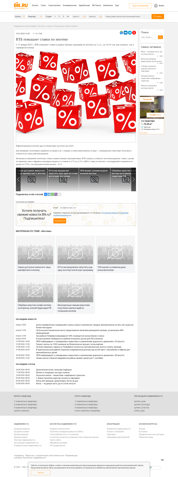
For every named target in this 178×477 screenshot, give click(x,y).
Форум (142, 429)
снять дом (139, 410)
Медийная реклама (58, 443)
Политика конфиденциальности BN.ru (66, 431)
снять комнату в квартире (87, 410)
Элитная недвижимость (24, 440)
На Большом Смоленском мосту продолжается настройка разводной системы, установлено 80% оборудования (80, 331)
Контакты (143, 431)
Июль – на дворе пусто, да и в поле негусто (56, 383)
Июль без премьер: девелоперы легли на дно (57, 381)
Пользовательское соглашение (64, 434)
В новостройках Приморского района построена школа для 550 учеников (69, 339)
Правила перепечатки (60, 429)
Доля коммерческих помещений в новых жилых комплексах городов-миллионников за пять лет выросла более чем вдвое (84, 326)
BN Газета (96, 5)
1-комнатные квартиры (25, 401)
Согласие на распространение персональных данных (74, 437)
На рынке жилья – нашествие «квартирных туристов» (60, 375)
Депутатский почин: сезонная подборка (54, 370)
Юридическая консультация (151, 434)
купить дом (140, 401)
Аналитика (108, 5)
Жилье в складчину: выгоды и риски (53, 372)
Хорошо (41, 472)
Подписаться (59, 221)
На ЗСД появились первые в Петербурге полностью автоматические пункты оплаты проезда (78, 347)
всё (84, 16)
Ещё (117, 5)
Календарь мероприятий (118, 437)
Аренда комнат (21, 437)
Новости (50, 26)
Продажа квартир (22, 429)
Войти (161, 5)
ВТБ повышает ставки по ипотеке (65, 26)
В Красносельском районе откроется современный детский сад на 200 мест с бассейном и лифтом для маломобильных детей (83, 351)
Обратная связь (146, 437)
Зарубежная (84, 5)
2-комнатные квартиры (25, 404)
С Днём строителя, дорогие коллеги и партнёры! (58, 378)
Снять (43, 5)
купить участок (141, 407)
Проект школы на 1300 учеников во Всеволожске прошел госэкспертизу (69, 344)
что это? (144, 133)
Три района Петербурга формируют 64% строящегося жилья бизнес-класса (70, 336)
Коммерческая (69, 5)
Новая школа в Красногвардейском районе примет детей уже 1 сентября (69, 358)
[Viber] (55, 194)
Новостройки (54, 5)
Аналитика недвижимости (119, 429)
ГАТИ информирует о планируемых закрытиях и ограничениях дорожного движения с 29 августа (80, 341)
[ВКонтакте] (45, 194)
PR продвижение (57, 445)
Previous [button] (18, 179)
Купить (35, 5)
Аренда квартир (21, 434)
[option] (31, 179)
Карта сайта (55, 440)
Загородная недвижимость (26, 443)
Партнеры (111, 434)
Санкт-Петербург (19, 8)
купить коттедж (142, 404)
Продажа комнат (21, 431)
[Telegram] (49, 194)
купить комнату (21, 410)
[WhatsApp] (52, 194)
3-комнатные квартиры (25, 407)
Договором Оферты (110, 213)
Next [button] (133, 179)
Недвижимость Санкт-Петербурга (25, 26)
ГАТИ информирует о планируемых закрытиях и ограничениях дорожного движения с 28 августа (80, 355)
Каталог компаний (115, 431)
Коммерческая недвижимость (28, 445)
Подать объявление (140, 6)
